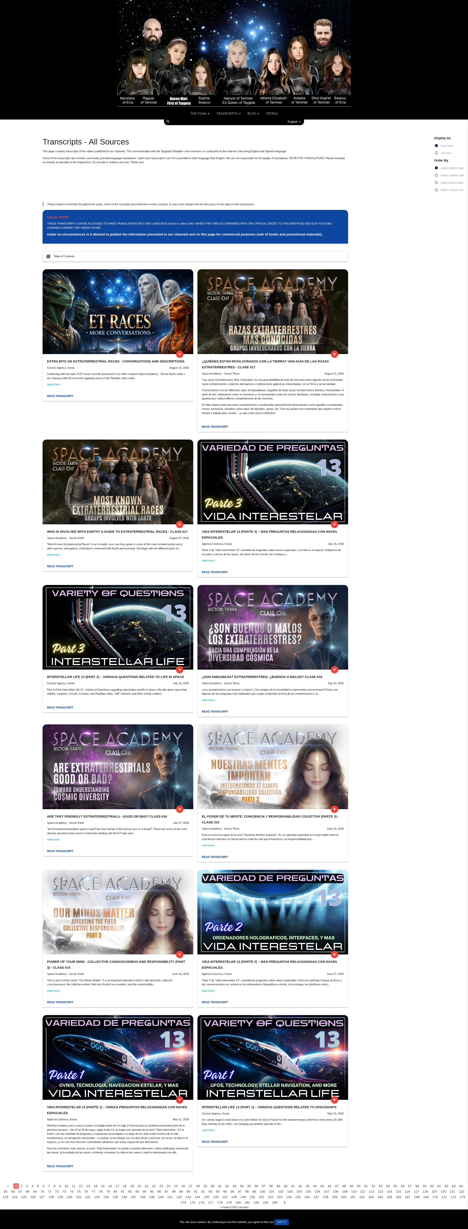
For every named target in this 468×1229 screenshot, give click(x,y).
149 (243, 1197)
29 (205, 1186)
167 (407, 1197)
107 (326, 1191)
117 (416, 1191)
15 (103, 1186)
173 (462, 1197)
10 (66, 1186)
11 (73, 1186)
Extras (272, 114)
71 (49, 1191)
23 (161, 1186)
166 (398, 1197)
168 (417, 1197)
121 (452, 1191)
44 (315, 1186)
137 (133, 1197)
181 (247, 1202)
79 (108, 1191)
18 (125, 1186)
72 (57, 1191)
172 (453, 1197)
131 (78, 1197)
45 (322, 1186)
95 (225, 1191)
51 (366, 1186)
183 (265, 1202)
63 (454, 1186)
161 (353, 1197)
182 (256, 1202)
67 (20, 1191)
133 (97, 1197)
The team (198, 114)
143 (188, 1197)
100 (262, 1191)
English (293, 121)
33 (234, 1186)
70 (42, 1191)
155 (298, 1197)
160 (343, 1197)
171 (444, 1197)
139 (151, 1197)
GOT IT (281, 1222)
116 (407, 1191)
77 (93, 1191)
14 (95, 1186)
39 (278, 1186)
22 (154, 1186)
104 (299, 1191)
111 (362, 1191)
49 (351, 1186)
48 (344, 1186)
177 (211, 1202)
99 (254, 1191)
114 (389, 1191)
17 (117, 1186)
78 (101, 1191)
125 (24, 1197)
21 (146, 1186)
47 (337, 1186)
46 (329, 1186)
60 (432, 1186)
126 (33, 1197)
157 (316, 1197)
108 (335, 1191)
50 (359, 1186)
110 (353, 1191)
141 (170, 1197)
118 (425, 1191)
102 (281, 1191)
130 (69, 1197)
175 (192, 1202)
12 (81, 1186)
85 (152, 1191)
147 (225, 1197)
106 (317, 1191)
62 (446, 1186)
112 (371, 1191)
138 (142, 1197)
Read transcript (60, 396)
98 (247, 1191)
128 (51, 1197)
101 (271, 1191)
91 (196, 1191)
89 (181, 1191)
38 (271, 1186)
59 (424, 1186)
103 (290, 1191)
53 (380, 1186)
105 (308, 1191)
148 (234, 1197)
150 (252, 1197)
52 (373, 1186)
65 (5, 1191)
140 (161, 1197)
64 (461, 1186)
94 (218, 1191)
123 (5, 1197)
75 (79, 1191)
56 (402, 1186)
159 (334, 1197)
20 (139, 1186)
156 (307, 1197)
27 (190, 1186)
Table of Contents (60, 256)
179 (229, 1202)
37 (263, 1186)
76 (86, 1191)
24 (168, 1186)
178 (220, 1202)
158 (325, 1197)
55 (395, 1186)
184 (275, 1202)
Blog (252, 114)
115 (398, 1191)
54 (388, 1186)
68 (27, 1191)
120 (443, 1191)
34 (242, 1186)
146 (215, 1197)
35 (249, 1186)
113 (380, 1191)
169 (426, 1197)
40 (285, 1186)
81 (122, 1191)
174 (183, 1202)
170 (435, 1197)
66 (13, 1191)
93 (210, 1191)
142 (179, 1197)
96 (232, 1191)
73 (64, 1191)
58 (417, 1186)
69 (35, 1191)
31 (220, 1186)
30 (212, 1186)
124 (14, 1197)
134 (106, 1197)
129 (60, 1197)
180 (238, 1202)
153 (279, 1197)
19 (132, 1186)
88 (174, 1191)
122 (461, 1191)
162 (362, 1197)
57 (410, 1186)
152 (270, 1197)
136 (124, 1197)
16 (110, 1186)
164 (380, 1197)
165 (389, 1197)
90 (188, 1191)
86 (159, 1191)
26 (183, 1186)
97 (239, 1191)
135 (115, 1197)
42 (300, 1186)
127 (42, 1197)
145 (206, 1197)
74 (71, 1191)
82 (130, 1191)
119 (434, 1191)
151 (261, 1197)
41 (293, 1186)
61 (439, 1186)
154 (289, 1197)
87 (166, 1191)
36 (256, 1186)
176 (201, 1202)
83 (137, 1191)
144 (197, 1197)
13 (88, 1186)
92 (203, 1191)
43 (307, 1186)
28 (198, 1186)
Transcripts (227, 114)
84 (144, 1191)
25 (176, 1186)
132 (87, 1197)
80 (115, 1191)
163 (371, 1197)
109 (345, 1191)
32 (227, 1186)
